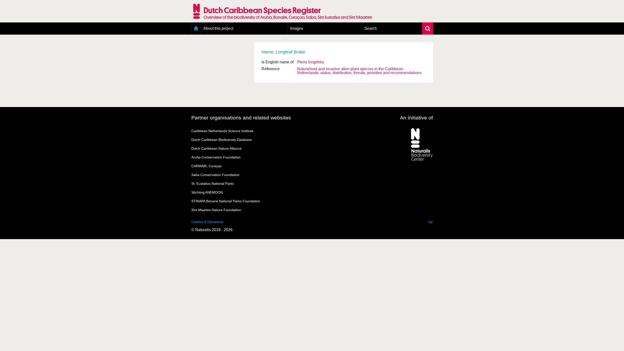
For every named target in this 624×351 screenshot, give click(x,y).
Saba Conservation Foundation (215, 175)
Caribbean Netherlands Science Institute (222, 131)
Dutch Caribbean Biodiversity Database (221, 140)
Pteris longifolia (310, 62)
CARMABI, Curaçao (206, 166)
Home (196, 28)
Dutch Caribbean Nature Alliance (216, 148)
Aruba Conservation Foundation (216, 157)
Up (430, 222)
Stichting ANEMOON (207, 192)
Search (370, 28)
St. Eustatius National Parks (212, 183)
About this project (218, 28)
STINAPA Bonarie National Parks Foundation (225, 201)
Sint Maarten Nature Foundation (216, 210)
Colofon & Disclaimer (207, 222)
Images (296, 28)
